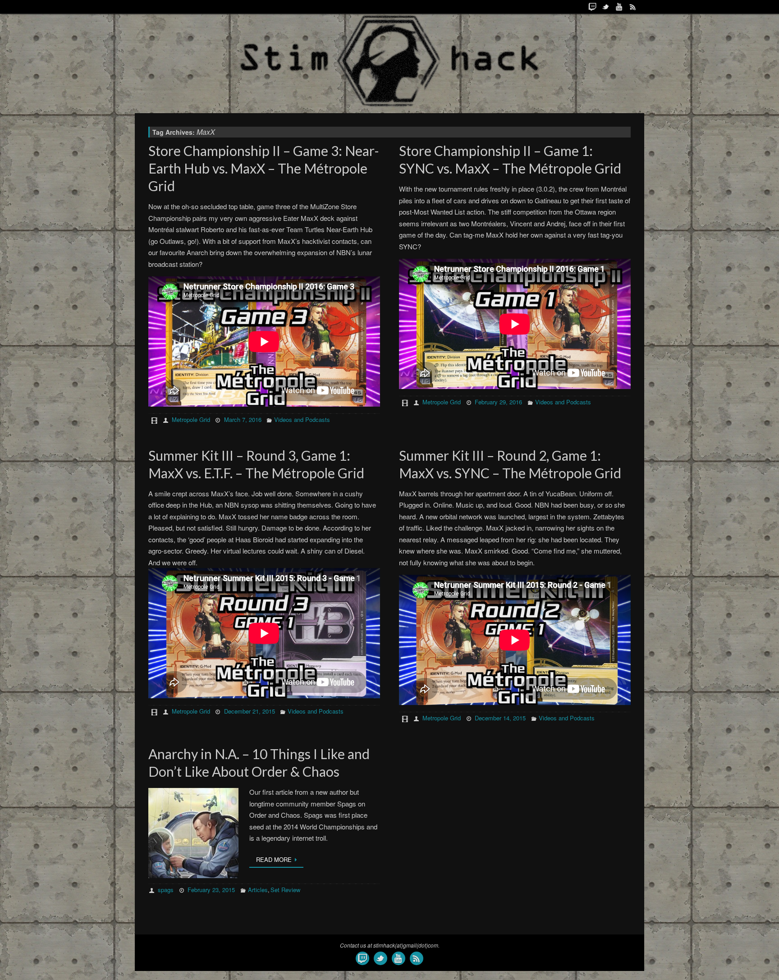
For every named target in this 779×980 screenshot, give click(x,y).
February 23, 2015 (211, 889)
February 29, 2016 (498, 402)
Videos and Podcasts (302, 419)
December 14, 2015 (500, 718)
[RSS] (633, 7)
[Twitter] (606, 7)
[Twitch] (592, 7)
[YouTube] (619, 7)
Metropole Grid (191, 419)
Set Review (285, 889)
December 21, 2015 (249, 711)
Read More (274, 859)
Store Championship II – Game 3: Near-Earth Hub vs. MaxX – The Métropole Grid (263, 168)
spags (166, 889)
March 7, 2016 (242, 419)
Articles (258, 889)
